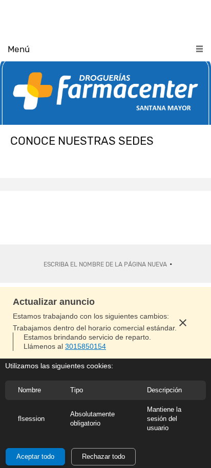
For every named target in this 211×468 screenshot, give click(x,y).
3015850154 (85, 346)
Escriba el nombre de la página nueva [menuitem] (105, 264)
